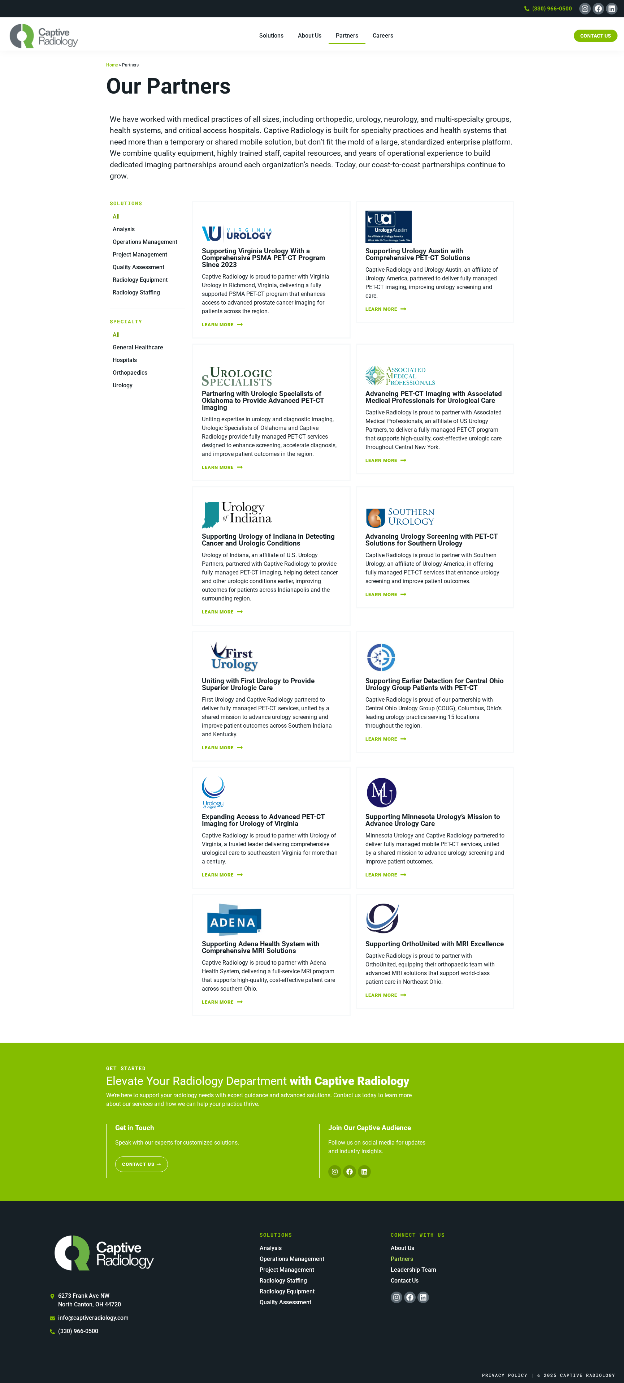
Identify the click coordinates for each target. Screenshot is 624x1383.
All (116, 216)
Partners (347, 35)
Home (112, 65)
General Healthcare (138, 347)
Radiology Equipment (140, 279)
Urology (123, 385)
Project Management (140, 254)
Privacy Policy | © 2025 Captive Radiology (548, 1375)
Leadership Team (413, 1269)
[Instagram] (585, 8)
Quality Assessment (138, 267)
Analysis (124, 229)
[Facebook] (598, 8)
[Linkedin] (612, 8)
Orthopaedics (130, 372)
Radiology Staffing (136, 292)
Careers (383, 35)
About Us (309, 35)
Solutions (271, 35)
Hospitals (125, 360)
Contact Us (405, 1280)
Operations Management (145, 241)
